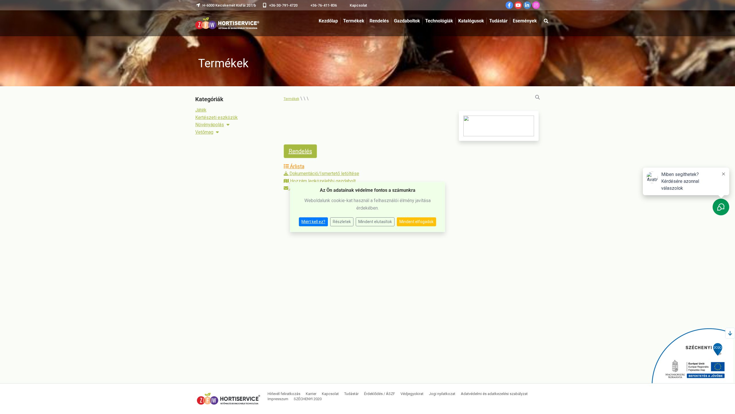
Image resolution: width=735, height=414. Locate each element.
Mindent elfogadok (416, 221)
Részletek (342, 221)
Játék (200, 110)
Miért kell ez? (313, 221)
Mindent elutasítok (375, 221)
